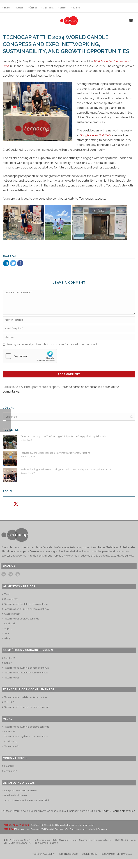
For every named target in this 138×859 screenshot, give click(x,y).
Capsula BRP (11, 599)
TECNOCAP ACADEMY (43, 854)
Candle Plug (10, 741)
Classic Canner (12, 613)
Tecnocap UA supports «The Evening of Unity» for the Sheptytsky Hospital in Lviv (63, 436)
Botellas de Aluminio (15, 795)
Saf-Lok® (9, 702)
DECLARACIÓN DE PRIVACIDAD (117, 854)
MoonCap (9, 766)
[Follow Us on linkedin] (3, 574)
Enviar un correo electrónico (118, 811)
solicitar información (84, 825)
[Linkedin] (6, 263)
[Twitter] (13, 263)
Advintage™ (10, 771)
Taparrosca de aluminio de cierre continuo (26, 707)
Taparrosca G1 (11, 677)
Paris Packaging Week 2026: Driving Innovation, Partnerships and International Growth (67, 469)
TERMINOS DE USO (68, 854)
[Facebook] (20, 263)
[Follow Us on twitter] (10, 574)
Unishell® (9, 623)
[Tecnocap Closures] (69, 21)
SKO (6, 633)
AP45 (7, 638)
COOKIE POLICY (89, 854)
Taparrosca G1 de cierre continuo (21, 618)
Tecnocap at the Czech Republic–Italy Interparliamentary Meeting (55, 453)
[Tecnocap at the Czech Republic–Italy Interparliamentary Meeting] (10, 458)
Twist (7, 594)
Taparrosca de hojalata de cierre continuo (26, 697)
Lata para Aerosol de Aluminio (20, 790)
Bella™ (8, 663)
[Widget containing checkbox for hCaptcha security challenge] (30, 356)
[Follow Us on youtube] (17, 574)
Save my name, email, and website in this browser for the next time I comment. (52, 344)
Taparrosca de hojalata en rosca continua (26, 604)
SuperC (8, 628)
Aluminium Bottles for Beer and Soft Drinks (27, 800)
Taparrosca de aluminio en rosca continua (26, 609)
